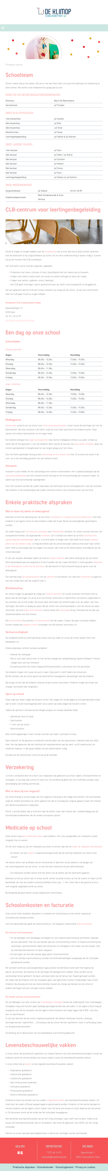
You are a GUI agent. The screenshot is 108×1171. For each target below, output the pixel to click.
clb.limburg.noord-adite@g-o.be (19, 320)
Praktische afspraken (24, 1167)
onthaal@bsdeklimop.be (54, 1157)
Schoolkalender (45, 1167)
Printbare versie (13, 64)
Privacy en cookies (85, 1167)
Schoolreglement (64, 1167)
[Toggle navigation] (3, 28)
